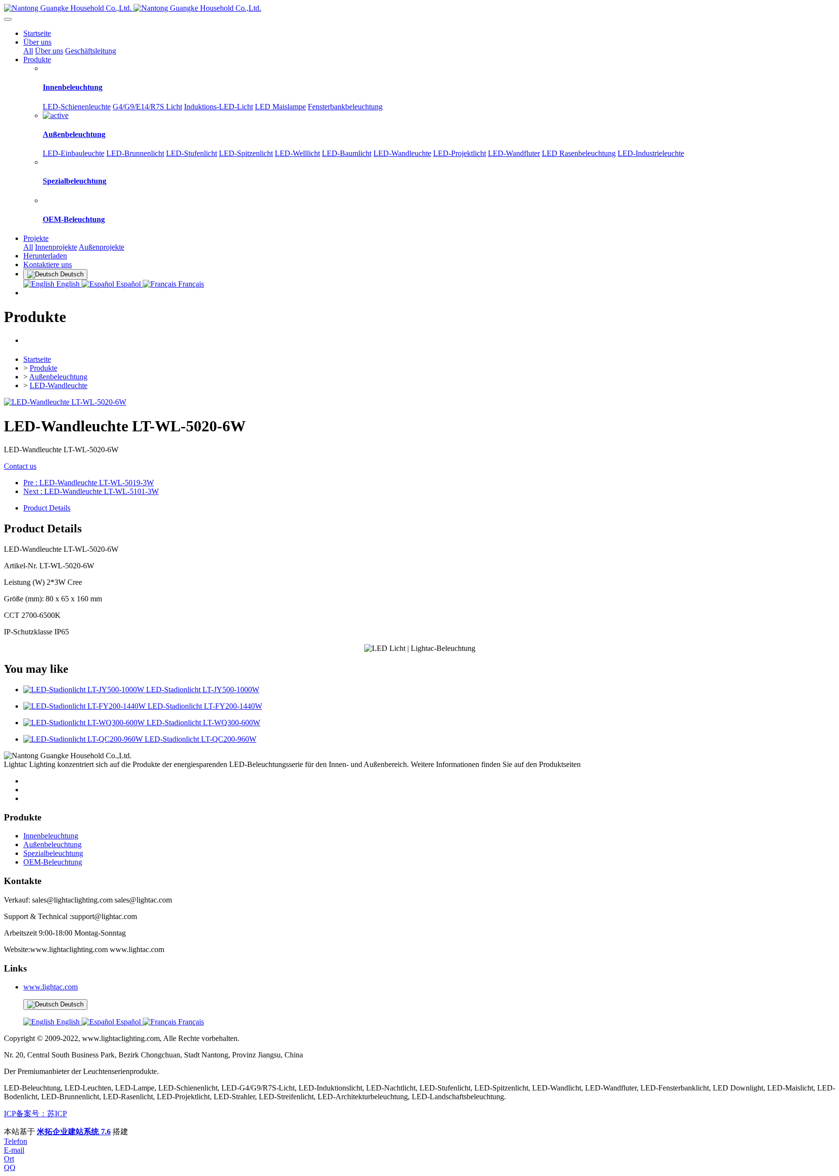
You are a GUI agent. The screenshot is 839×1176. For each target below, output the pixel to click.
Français (190, 284)
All (28, 51)
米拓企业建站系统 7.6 (74, 1131)
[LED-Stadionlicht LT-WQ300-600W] (85, 722)
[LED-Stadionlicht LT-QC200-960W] (84, 739)
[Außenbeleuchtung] (55, 115)
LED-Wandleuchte (58, 385)
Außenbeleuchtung (58, 377)
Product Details (46, 508)
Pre (88, 482)
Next (91, 491)
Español (128, 284)
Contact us (20, 466)
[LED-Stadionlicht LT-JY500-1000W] (84, 689)
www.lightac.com (50, 987)
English (68, 284)
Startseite (37, 33)
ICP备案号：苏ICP (35, 1113)
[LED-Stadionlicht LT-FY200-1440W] (85, 706)
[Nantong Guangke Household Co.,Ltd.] (419, 8)
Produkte (43, 368)
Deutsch (71, 1004)
